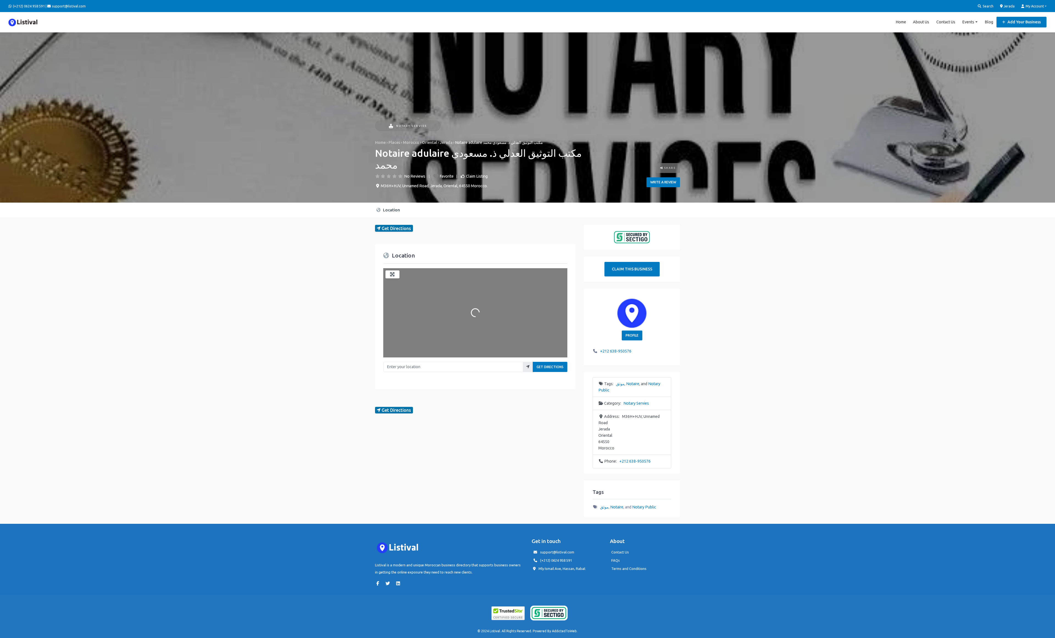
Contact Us (945, 22)
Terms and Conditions (628, 568)
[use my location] (528, 367)
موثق (620, 384)
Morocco (411, 142)
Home (901, 22)
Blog (989, 22)
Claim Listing (477, 176)
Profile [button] (632, 335)
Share (669, 167)
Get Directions (550, 367)
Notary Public (644, 507)
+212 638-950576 (615, 351)
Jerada (1009, 6)
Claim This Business (632, 269)
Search (987, 6)
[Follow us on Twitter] (389, 583)
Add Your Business (1024, 22)
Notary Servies (411, 125)
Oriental (429, 142)
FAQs (615, 560)
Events (968, 22)
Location (391, 210)
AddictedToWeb (564, 631)
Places (394, 142)
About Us (921, 22)
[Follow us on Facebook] (379, 583)
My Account (1034, 6)
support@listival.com (557, 552)
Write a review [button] (663, 182)
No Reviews (414, 176)
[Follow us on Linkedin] (399, 583)
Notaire (632, 384)
